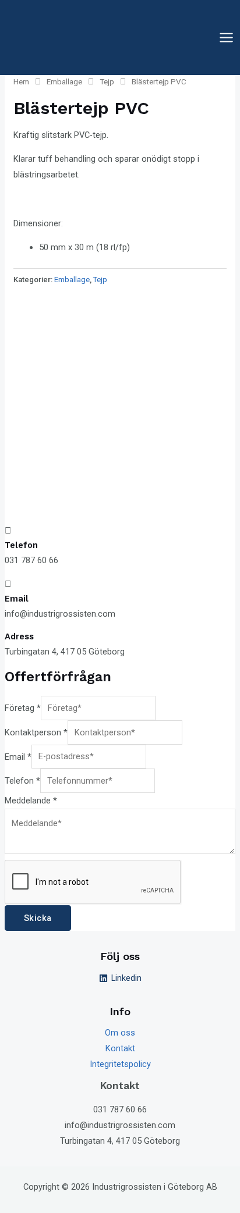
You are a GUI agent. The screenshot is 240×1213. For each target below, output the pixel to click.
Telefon (22, 781)
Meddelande (31, 800)
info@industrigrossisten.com (120, 1125)
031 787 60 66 (120, 1109)
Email (18, 756)
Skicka (38, 918)
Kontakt (120, 1048)
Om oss (120, 1032)
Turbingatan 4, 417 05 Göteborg (120, 1141)
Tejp (107, 81)
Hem (21, 81)
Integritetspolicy (120, 1064)
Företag (23, 708)
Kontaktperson (36, 732)
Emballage (64, 81)
